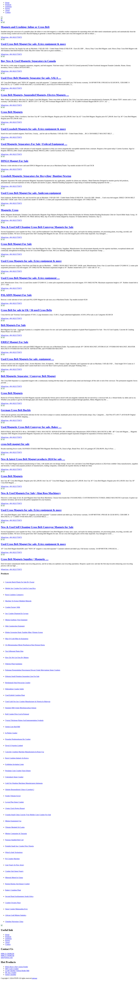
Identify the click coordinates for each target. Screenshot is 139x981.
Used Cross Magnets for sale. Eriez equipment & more (31, 261)
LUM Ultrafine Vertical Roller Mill (17, 971)
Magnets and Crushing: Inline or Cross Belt (25, 27)
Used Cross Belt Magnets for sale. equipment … (27, 359)
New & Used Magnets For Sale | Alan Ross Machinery (31, 493)
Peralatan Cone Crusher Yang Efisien (18, 771)
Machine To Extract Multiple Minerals (18, 601)
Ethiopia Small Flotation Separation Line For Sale (22, 676)
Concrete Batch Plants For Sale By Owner (19, 582)
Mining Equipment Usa (13, 821)
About (7, 10)
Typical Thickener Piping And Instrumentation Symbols (24, 720)
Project (7, 8)
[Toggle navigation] (2, 16)
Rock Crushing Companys (14, 595)
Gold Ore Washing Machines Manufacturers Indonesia (24, 783)
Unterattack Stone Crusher (14, 777)
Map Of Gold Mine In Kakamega (16, 639)
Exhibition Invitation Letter (14, 764)
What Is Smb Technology (14, 852)
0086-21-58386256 (7, 954)
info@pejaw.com (7, 957)
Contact (8, 12)
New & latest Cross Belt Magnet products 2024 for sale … (33, 459)
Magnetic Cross (9, 210)
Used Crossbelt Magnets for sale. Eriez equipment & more (33, 129)
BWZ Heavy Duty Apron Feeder (16, 967)
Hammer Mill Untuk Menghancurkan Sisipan (20, 708)
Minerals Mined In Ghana (14, 877)
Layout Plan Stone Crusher (14, 802)
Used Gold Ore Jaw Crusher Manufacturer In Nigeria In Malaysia (27, 701)
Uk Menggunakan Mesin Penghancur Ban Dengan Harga (25, 645)
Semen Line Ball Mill (12, 727)
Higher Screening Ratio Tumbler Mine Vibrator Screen (24, 632)
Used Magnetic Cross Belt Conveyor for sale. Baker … (31, 427)
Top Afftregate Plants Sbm (14, 651)
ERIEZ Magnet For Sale (14, 342)
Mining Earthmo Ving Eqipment (16, 620)
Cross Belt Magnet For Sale (16, 244)
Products (8, 5)
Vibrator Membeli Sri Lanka (15, 827)
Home (7, 3)
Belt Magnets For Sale (13, 325)
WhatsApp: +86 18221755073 (11, 37)
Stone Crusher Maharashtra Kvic (16, 909)
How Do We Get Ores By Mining (17, 657)
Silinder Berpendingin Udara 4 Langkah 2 (19, 789)
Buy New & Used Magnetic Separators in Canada (28, 61)
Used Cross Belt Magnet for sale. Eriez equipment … (30, 278)
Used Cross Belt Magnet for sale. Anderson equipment (31, 193)
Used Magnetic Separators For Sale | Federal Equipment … (34, 144)
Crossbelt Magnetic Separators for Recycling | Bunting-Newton (36, 176)
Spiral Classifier (10, 974)
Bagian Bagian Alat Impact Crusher (17, 884)
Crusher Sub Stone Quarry (14, 871)
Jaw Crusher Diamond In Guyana (16, 613)
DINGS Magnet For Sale (14, 161)
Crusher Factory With (12, 607)
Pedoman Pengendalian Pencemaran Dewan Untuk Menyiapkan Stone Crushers (32, 670)
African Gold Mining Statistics (15, 915)
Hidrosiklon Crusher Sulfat (14, 689)
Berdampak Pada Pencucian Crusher (17, 683)
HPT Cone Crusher (12, 969)
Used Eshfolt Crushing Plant (15, 695)
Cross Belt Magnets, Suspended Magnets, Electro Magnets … (35, 95)
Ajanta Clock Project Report (15, 808)
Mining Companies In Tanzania (16, 833)
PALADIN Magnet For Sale (16, 295)
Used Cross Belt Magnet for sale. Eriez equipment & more (33, 44)
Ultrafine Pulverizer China (14, 921)
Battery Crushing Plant (13, 890)
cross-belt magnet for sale (15, 444)
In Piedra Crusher (11, 733)
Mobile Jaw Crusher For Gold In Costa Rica (20, 588)
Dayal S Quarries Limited (14, 745)
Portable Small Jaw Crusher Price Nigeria (19, 846)
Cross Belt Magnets (12, 112)
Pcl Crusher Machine (12, 859)
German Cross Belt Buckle (16, 410)
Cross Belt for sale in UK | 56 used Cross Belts (26, 310)
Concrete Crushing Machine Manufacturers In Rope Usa (24, 752)
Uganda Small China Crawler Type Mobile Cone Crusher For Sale (28, 815)
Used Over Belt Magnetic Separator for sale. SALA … (31, 78)
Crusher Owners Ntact (13, 903)
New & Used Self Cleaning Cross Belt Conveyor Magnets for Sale (37, 227)
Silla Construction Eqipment (15, 626)
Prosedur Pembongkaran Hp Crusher (18, 739)
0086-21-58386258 (7, 956)
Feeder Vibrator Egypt (13, 796)
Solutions (8, 6)
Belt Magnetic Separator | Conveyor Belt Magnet (28, 376)
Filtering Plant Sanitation (13, 664)
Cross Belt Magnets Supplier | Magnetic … (24, 559)
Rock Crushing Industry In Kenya (17, 758)
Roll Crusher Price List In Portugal (17, 714)
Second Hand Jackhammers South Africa (19, 896)
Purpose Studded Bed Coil (14, 840)
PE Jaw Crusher (10, 973)
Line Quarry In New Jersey (14, 865)
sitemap (34, 978)
